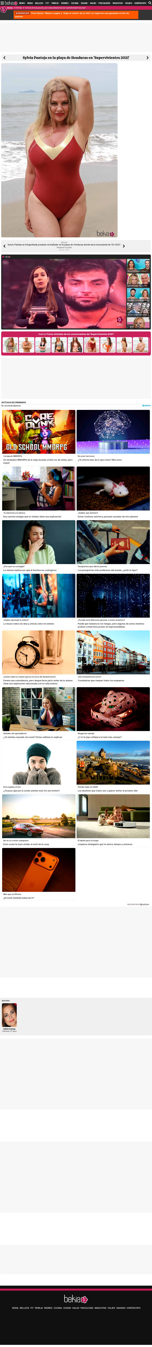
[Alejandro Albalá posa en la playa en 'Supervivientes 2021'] (140, 345)
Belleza (24, 1307)
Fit (32, 1307)
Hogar (67, 1307)
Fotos (19, 8)
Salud (75, 1307)
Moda (15, 1307)
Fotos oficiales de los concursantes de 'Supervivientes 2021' (55, 8)
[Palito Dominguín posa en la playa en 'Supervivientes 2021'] (43, 345)
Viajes (111, 1307)
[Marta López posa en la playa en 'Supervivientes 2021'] (59, 345)
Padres (48, 1307)
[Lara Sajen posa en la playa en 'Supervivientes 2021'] (10, 345)
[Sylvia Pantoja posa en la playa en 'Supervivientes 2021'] (92, 345)
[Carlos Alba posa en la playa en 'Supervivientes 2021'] (26, 345)
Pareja (39, 1307)
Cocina (58, 1307)
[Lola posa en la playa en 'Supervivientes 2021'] (108, 345)
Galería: (76, 334)
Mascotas (100, 1307)
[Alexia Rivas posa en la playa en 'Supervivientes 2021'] (75, 345)
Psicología (87, 1307)
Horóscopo (133, 1307)
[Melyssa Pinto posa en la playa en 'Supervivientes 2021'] (124, 345)
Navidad (120, 1307)
